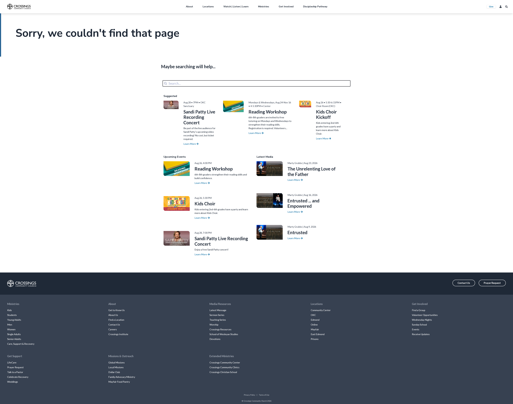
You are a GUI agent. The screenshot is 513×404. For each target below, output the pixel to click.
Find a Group (418, 310)
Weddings (12, 381)
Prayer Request (492, 282)
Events (415, 329)
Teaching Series (217, 319)
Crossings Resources (220, 329)
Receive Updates (421, 334)
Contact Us (464, 282)
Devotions (214, 339)
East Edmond (317, 334)
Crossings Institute (118, 334)
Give (491, 6)
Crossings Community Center (224, 362)
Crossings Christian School (223, 372)
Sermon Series (216, 314)
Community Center (321, 310)
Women (11, 329)
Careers (112, 329)
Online (314, 324)
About (189, 6)
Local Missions (116, 367)
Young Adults (14, 319)
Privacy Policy (249, 395)
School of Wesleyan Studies (223, 334)
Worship (213, 324)
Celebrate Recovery (17, 376)
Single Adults (14, 334)
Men (9, 324)
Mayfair (315, 329)
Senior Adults (14, 339)
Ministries (263, 6)
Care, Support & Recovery (20, 343)
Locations (208, 6)
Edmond (315, 319)
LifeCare (11, 362)
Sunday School (419, 324)
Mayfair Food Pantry (119, 381)
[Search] (166, 83)
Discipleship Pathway (315, 6)
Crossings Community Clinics (224, 367)
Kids (9, 310)
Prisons (314, 339)
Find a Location (116, 319)
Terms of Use (264, 395)
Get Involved (286, 6)
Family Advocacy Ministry (121, 376)
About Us (113, 314)
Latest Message (217, 310)
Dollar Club (114, 372)
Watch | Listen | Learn (235, 6)
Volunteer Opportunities (425, 314)
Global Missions (116, 362)
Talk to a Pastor (15, 372)
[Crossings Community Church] (19, 6)
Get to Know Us (116, 310)
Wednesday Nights (422, 319)
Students (12, 314)
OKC (313, 314)
